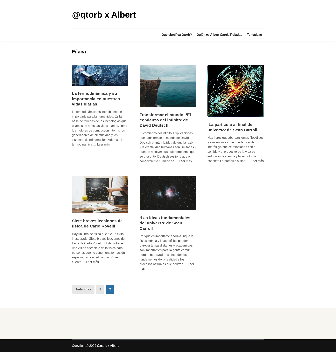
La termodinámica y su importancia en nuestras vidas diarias (96, 98)
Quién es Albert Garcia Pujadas (219, 34)
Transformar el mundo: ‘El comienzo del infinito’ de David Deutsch (165, 120)
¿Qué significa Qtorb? (176, 34)
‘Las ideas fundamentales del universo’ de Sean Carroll (165, 223)
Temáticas (254, 34)
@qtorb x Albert (104, 14)
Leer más (103, 144)
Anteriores (83, 289)
